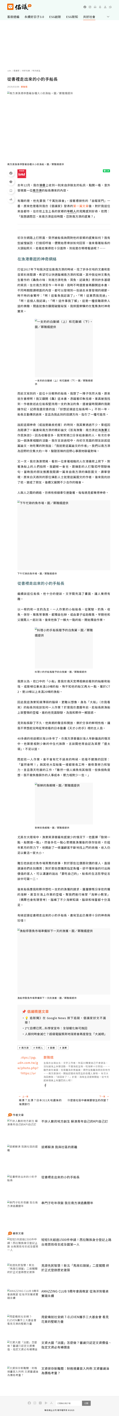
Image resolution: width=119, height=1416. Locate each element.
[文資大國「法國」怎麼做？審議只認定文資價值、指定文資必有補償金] (23, 1351)
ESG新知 (72, 17)
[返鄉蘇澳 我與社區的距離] (23, 1155)
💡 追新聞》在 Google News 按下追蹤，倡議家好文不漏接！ (65, 1020)
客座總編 (13, 17)
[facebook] (84, 7)
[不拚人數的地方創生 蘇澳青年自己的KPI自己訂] (23, 1129)
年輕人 (39, 1047)
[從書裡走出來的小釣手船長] (23, 1185)
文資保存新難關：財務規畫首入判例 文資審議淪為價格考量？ (75, 1370)
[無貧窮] (21, 173)
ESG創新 (55, 17)
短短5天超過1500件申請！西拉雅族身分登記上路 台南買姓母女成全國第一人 (76, 1241)
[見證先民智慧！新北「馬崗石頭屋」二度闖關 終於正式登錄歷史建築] (23, 1274)
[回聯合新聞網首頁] (10, 7)
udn (9, 71)
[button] (110, 7)
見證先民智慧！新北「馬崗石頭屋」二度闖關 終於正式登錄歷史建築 (75, 1267)
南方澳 (25, 1047)
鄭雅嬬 (24, 86)
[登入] (105, 7)
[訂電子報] (100, 7)
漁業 (64, 1047)
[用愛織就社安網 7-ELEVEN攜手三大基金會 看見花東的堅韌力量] (23, 1325)
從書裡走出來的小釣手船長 (60, 1177)
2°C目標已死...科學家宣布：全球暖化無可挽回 (56, 1028)
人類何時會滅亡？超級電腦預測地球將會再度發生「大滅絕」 (65, 1034)
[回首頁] (19, 7)
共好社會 (89, 17)
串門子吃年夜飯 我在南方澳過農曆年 (67, 1203)
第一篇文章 (81, 206)
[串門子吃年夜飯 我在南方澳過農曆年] (23, 1211)
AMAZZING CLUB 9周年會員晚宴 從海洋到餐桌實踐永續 (75, 1293)
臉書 (52, 1047)
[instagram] (90, 7)
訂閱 (86, 1403)
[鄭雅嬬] (28, 1066)
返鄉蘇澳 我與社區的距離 (59, 1147)
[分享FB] (11, 173)
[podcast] (95, 7)
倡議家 (16, 71)
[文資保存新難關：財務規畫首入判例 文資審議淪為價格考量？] (23, 1377)
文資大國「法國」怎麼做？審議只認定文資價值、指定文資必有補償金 (76, 1344)
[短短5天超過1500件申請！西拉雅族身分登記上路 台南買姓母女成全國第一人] (23, 1248)
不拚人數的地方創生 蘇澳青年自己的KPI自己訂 (74, 1121)
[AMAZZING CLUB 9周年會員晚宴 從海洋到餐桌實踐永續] (23, 1299)
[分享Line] (11, 181)
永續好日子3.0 (34, 17)
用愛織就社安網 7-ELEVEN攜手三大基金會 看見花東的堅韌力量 (75, 1319)
